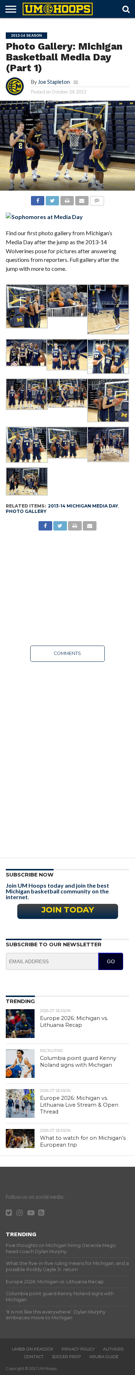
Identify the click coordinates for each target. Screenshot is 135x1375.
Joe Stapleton (54, 82)
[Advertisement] (67, 588)
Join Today (67, 910)
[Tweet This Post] (52, 198)
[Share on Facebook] (38, 198)
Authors (113, 1349)
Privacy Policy (78, 1349)
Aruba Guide (103, 1356)
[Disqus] (67, 757)
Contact (34, 1356)
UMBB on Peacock (32, 1349)
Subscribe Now (30, 874)
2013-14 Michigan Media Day (83, 506)
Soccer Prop (66, 1356)
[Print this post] (67, 198)
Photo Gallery (26, 511)
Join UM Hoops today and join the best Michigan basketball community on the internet (57, 891)
